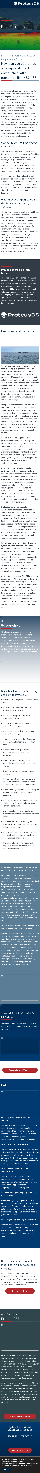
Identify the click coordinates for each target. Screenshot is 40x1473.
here (3, 1236)
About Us (12, 1436)
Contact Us (26, 1436)
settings (29, 1465)
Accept (6, 1469)
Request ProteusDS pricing (20, 1070)
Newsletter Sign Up (20, 1450)
